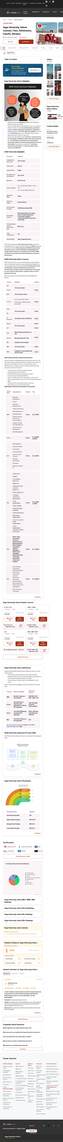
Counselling (32, 3)
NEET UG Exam (32, 1089)
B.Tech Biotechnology (21, 1078)
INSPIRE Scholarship (39, 1086)
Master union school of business (9, 1099)
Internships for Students (40, 1110)
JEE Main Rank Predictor (52, 1069)
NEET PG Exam (32, 1076)
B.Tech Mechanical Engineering (20, 1082)
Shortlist (10, 41)
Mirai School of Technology (7, 1103)
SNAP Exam (31, 1084)
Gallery (57, 48)
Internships (38, 3)
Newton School (7, 1091)
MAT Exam (31, 1078)
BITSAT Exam (31, 1091)
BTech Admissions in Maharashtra (51, 1099)
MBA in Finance (20, 1066)
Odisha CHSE (39, 1104)
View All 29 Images (54, 98)
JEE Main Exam (32, 1081)
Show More (23, 1049)
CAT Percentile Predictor (52, 1074)
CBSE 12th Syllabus (39, 1067)
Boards (12, 3)
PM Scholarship (40, 1083)
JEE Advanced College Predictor (52, 1082)
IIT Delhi (5, 1087)
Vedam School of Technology (7, 1107)
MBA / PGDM (32, 607)
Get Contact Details (54, 146)
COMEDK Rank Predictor (52, 1085)
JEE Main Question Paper (41, 1075)
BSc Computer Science (21, 1095)
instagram (58, 1126)
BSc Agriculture (20, 1097)
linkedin (53, 1126)
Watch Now (60, 118)
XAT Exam (30, 1086)
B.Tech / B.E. (8, 607)
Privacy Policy (32, 1133)
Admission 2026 (25, 4)
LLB (5, 632)
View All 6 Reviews (23, 1019)
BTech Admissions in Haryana (51, 1107)
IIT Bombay (6, 1084)
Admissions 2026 (23, 48)
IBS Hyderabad (7, 1075)
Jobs (44, 3)
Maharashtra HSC (40, 1099)
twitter (48, 1126)
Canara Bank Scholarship (39, 1095)
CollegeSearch (13, 12)
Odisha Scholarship (39, 1091)
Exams (8, 3)
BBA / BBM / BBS (33, 632)
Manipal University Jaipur (7, 1067)
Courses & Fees (12, 48)
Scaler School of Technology (7, 1094)
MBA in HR (18, 1069)
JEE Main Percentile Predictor (51, 1077)
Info (4, 48)
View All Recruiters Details (23, 856)
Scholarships (19, 3)
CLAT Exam (31, 1073)
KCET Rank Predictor (51, 1071)
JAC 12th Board (40, 1107)
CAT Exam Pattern (30, 1101)
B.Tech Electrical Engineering (20, 1088)
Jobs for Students (41, 1113)
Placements (35, 48)
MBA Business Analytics (19, 1072)
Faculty (50, 48)
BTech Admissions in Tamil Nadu (51, 1103)
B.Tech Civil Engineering (22, 1085)
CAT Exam (30, 1068)
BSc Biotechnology (20, 1100)
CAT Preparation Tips (31, 1096)
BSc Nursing (19, 1092)
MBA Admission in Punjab (52, 1091)
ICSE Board (39, 1101)
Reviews (43, 48)
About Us (31, 1125)
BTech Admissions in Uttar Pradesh (53, 1094)
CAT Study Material (39, 1071)
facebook (44, 1126)
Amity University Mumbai (7, 1078)
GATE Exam (31, 1070)
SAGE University (7, 1082)
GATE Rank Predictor (51, 1066)
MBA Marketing (20, 1076)
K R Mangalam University (6, 1071)
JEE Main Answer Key (40, 1080)
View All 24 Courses (23, 657)
